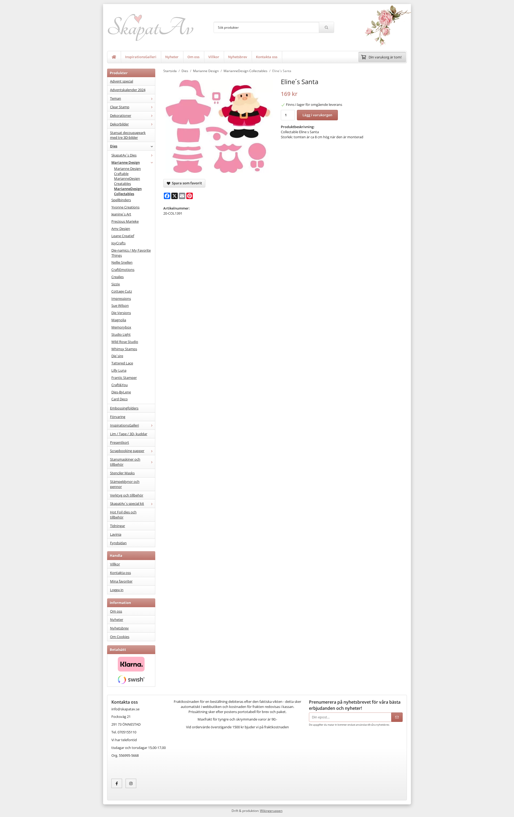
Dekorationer (120, 115)
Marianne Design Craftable (127, 171)
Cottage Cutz (121, 291)
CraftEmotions (122, 269)
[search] (326, 27)
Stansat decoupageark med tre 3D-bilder (128, 135)
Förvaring (117, 416)
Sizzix (115, 284)
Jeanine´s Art (121, 214)
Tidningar (117, 525)
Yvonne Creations (125, 207)
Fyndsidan (118, 542)
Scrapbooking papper (127, 450)
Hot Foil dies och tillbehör (123, 515)
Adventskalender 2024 (127, 89)
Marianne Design (125, 162)
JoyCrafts (118, 243)
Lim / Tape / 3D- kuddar (128, 433)
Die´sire (117, 355)
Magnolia (118, 320)
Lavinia (115, 534)
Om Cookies (119, 636)
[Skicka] (397, 717)
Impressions (121, 298)
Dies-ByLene (121, 392)
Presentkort (119, 442)
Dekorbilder (119, 124)
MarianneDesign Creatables (127, 181)
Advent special (121, 81)
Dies (113, 146)
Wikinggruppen (271, 810)
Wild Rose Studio (124, 341)
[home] (114, 57)
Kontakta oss (266, 56)
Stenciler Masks (122, 473)
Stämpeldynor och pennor (124, 484)
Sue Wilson (120, 305)
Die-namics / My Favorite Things (131, 253)
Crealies (117, 276)
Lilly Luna (118, 370)
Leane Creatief (122, 235)
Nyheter (172, 56)
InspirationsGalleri (140, 56)
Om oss (193, 56)
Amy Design (120, 228)
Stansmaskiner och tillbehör (125, 462)
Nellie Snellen (122, 262)
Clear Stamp (119, 107)
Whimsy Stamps (124, 348)
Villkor (213, 56)
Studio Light (121, 334)
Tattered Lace (122, 363)
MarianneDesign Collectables (128, 191)
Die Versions (121, 312)
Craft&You (119, 384)
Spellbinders (121, 199)
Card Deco (119, 399)
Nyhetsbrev (237, 56)
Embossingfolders (124, 408)
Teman (115, 98)
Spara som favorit (186, 183)
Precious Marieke (125, 221)
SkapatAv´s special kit (127, 503)
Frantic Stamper (124, 377)
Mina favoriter (121, 581)
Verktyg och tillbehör (126, 495)
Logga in (116, 589)
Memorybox (121, 327)
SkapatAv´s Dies (124, 155)
